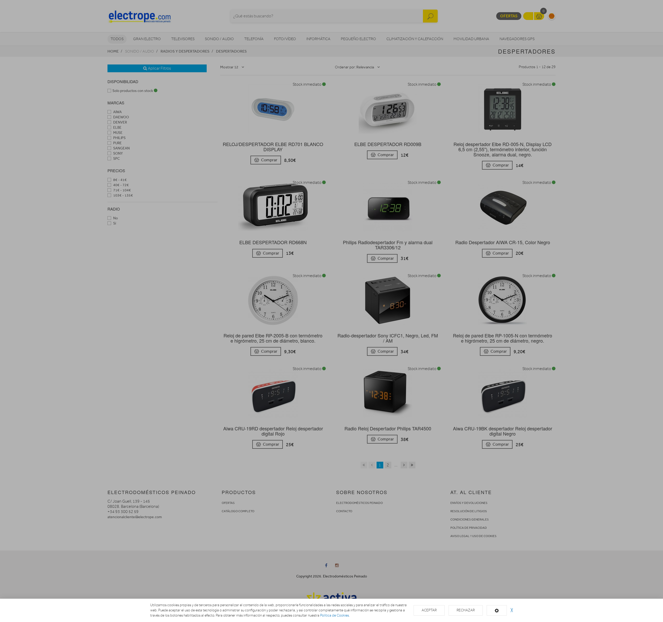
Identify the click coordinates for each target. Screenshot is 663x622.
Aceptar (429, 610)
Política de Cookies (334, 615)
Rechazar (466, 610)
